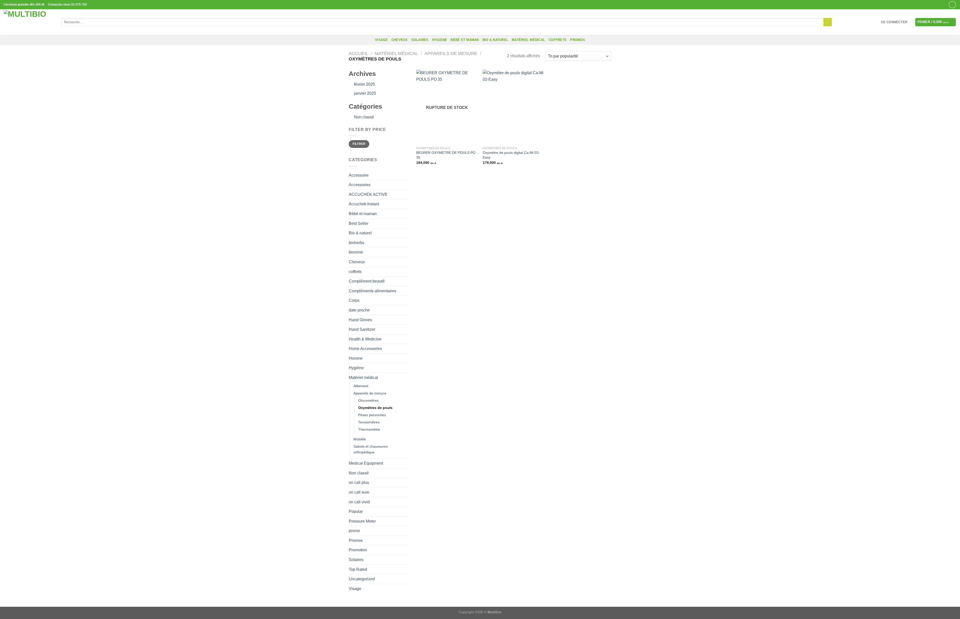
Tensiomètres (369, 422)
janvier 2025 (365, 93)
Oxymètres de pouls (375, 408)
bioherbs (356, 243)
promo (354, 531)
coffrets (557, 40)
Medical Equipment (366, 463)
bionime (356, 252)
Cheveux (400, 40)
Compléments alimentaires (372, 291)
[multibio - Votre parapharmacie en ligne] (29, 22)
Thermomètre (369, 429)
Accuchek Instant (364, 204)
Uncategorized (362, 579)
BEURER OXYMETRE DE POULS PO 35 (446, 155)
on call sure (359, 492)
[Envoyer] (828, 22)
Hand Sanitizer (362, 329)
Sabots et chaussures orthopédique (371, 449)
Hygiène (439, 40)
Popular (356, 511)
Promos (355, 540)
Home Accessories (365, 348)
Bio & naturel (495, 40)
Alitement (361, 386)
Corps (354, 300)
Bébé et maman (464, 40)
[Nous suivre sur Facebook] (952, 4)
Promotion (358, 550)
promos (577, 40)
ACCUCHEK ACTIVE (368, 194)
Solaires (419, 40)
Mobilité (360, 439)
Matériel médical (528, 40)
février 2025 (364, 84)
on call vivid (359, 502)
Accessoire (358, 175)
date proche (359, 310)
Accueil (358, 53)
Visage (381, 40)
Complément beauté (367, 281)
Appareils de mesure (450, 53)
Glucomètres (368, 400)
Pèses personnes (372, 415)
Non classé (364, 117)
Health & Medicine (365, 339)
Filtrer (359, 144)
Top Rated (358, 569)
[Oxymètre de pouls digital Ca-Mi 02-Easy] (513, 107)
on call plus (359, 482)
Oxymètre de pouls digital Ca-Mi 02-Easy (511, 155)
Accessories (359, 185)
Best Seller (358, 223)
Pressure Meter (362, 521)
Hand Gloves (360, 320)
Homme (356, 358)
